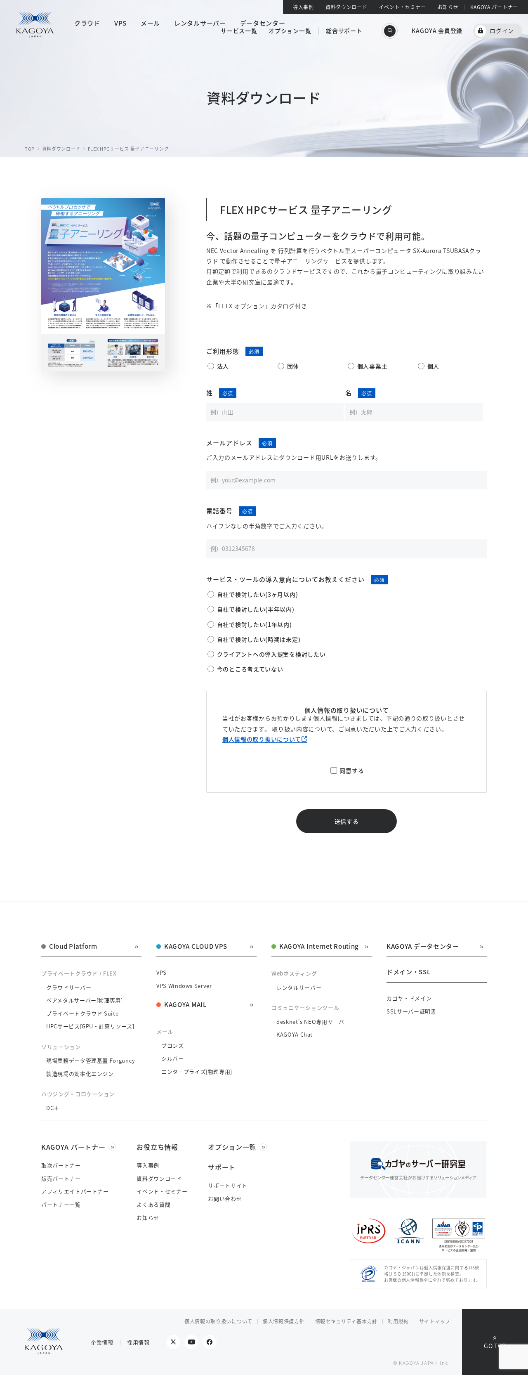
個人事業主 (372, 366)
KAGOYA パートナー (494, 6)
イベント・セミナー (402, 6)
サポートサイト (228, 1185)
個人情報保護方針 (284, 1321)
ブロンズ (172, 1045)
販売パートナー (61, 1178)
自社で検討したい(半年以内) (256, 609)
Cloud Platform (73, 946)
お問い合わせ (225, 1199)
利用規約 (398, 1321)
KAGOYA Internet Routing (319, 946)
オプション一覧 (290, 30)
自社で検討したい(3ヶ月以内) (257, 594)
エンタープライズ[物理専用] (196, 1071)
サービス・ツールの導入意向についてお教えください (285, 579)
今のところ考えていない (250, 669)
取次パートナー (61, 1165)
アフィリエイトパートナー (75, 1191)
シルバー (172, 1058)
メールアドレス (229, 442)
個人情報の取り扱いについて (261, 739)
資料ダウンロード (346, 6)
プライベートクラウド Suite (82, 1013)
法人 (223, 366)
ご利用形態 (222, 351)
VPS (161, 972)
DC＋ (52, 1108)
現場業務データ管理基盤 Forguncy (90, 1060)
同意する (351, 770)
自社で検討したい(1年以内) (254, 624)
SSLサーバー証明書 (411, 1011)
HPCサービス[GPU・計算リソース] (90, 1026)
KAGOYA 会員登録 (437, 30)
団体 (293, 366)
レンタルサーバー (298, 987)
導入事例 (303, 6)
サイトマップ (434, 1321)
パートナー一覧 (61, 1204)
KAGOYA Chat (294, 1034)
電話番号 (219, 510)
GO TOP (495, 1346)
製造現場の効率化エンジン (80, 1073)
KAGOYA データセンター (423, 946)
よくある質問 (153, 1204)
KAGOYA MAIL (185, 1005)
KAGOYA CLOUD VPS (195, 946)
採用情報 (138, 1342)
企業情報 (102, 1342)
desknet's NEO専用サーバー (313, 1021)
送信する (347, 821)
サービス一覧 (239, 30)
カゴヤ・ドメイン (409, 998)
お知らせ (448, 6)
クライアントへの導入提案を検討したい (271, 654)
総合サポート (344, 30)
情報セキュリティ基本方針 (346, 1321)
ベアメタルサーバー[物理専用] (84, 1000)
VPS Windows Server (184, 986)
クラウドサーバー (68, 987)
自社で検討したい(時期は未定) (259, 639)
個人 (433, 366)
